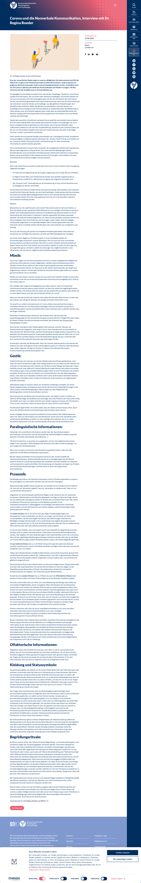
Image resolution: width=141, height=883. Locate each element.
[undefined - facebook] (133, 64)
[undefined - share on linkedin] (89, 54)
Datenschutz (45, 870)
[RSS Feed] (133, 76)
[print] (97, 54)
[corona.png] (45, 52)
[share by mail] (93, 54)
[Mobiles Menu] (115, 5)
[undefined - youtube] (133, 68)
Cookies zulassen (122, 853)
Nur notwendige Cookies (122, 859)
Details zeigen (116, 879)
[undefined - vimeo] (133, 72)
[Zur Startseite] (23, 5)
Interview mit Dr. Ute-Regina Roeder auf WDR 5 (28, 801)
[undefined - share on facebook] (85, 54)
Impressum (33, 870)
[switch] (64, 878)
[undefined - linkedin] (133, 60)
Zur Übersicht (17, 808)
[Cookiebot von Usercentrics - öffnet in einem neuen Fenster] (14, 878)
